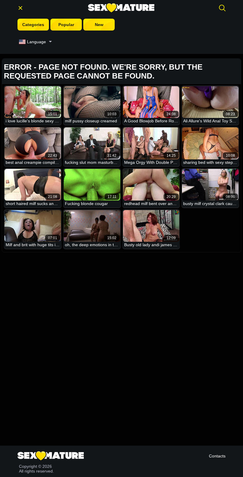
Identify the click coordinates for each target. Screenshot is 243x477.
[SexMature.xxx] (121, 8)
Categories (33, 24)
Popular (66, 24)
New (99, 24)
